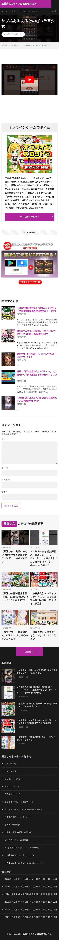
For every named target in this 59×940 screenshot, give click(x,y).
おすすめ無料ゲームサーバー (17, 817)
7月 (33, 879)
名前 (5, 468)
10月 (45, 887)
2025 (7, 887)
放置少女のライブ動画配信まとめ (37, 934)
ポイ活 (53, 11)
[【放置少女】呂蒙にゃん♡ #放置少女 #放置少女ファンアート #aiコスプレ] (8, 676)
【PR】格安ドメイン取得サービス (19, 856)
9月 (41, 887)
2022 (7, 910)
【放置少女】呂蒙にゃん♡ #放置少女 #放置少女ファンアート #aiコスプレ (14, 556)
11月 (50, 887)
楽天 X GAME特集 (12, 825)
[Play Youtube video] (29, 79)
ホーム (4, 11)
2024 (7, 894)
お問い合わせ (10, 764)
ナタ (44, 11)
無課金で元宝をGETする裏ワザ (18, 832)
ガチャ (34, 11)
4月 (22, 879)
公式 (13, 11)
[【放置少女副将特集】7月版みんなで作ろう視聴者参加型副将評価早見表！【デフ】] (8, 313)
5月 (26, 879)
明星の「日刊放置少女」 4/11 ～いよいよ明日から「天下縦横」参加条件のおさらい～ (37, 375)
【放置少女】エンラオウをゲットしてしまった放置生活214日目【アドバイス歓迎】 (43, 598)
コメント (5, 439)
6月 (30, 879)
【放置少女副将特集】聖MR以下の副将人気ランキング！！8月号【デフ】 (15, 596)
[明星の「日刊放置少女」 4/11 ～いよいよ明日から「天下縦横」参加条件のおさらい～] (8, 377)
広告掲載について (12, 794)
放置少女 (17, 34)
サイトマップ (10, 771)
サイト (4, 492)
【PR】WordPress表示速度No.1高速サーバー (24, 863)
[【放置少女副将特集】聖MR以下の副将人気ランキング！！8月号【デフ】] (8, 709)
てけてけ (23, 11)
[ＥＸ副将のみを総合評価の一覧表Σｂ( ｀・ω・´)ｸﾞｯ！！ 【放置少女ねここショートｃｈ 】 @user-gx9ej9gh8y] (8, 692)
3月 (19, 879)
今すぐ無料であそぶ (29, 217)
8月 (37, 879)
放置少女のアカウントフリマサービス (24, 848)
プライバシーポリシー (14, 779)
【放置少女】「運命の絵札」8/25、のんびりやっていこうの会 (15, 635)
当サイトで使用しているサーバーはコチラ (23, 810)
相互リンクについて (13, 787)
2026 (7, 879)
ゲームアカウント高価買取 (16, 840)
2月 (15, 879)
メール (6, 480)
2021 (7, 917)
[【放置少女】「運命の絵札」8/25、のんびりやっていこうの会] (8, 742)
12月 (55, 887)
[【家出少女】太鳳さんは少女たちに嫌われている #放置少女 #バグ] (8, 403)
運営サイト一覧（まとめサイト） (19, 802)
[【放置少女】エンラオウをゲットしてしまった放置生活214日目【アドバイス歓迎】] (8, 726)
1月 (11, 879)
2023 (7, 902)
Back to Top (29, 652)
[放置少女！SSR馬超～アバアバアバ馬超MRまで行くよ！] (8, 359)
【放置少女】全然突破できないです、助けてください (43, 635)
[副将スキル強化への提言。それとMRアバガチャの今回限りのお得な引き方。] (8, 336)
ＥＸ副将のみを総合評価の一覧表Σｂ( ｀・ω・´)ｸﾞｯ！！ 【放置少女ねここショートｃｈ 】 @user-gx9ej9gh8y (43, 558)
